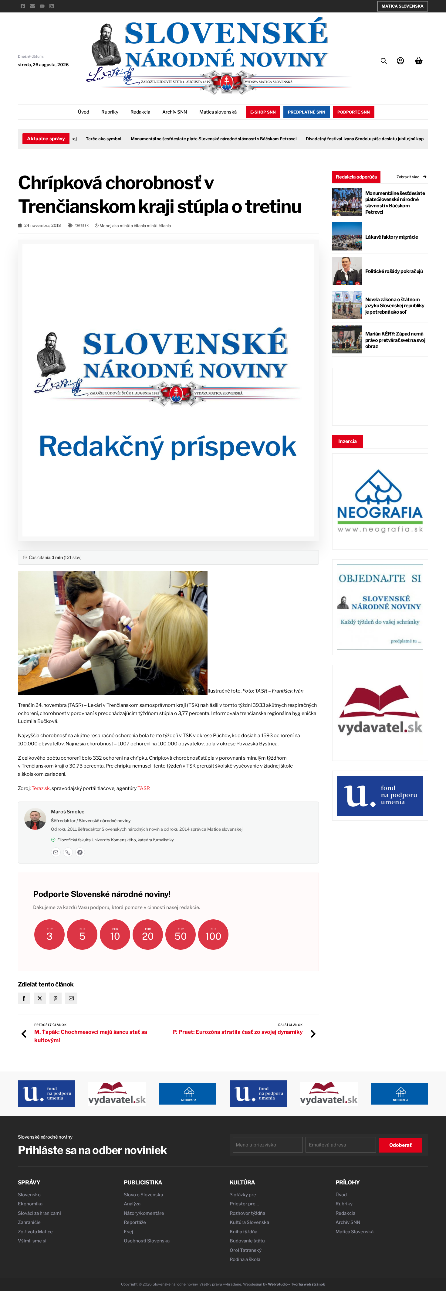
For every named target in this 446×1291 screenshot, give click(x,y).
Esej (128, 1232)
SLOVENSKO (380, 397)
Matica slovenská (218, 112)
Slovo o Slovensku (143, 1194)
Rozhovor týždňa (247, 1213)
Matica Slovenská (403, 6)
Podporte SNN (353, 112)
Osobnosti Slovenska (147, 1241)
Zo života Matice (35, 1232)
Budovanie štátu (247, 1241)
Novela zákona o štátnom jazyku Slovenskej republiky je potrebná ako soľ (394, 306)
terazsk (82, 225)
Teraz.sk (41, 788)
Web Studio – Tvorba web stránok (296, 1284)
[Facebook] (80, 852)
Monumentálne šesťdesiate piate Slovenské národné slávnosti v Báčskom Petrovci (198, 138)
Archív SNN (174, 112)
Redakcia (140, 112)
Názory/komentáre (144, 1213)
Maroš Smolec (67, 812)
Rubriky (109, 112)
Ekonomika (30, 1204)
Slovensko (29, 1194)
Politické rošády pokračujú (394, 271)
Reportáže (135, 1222)
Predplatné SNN (306, 112)
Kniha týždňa (243, 1232)
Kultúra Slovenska (249, 1222)
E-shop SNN (263, 112)
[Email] (56, 852)
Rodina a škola (245, 1259)
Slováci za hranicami (39, 1213)
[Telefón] (68, 852)
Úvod (83, 112)
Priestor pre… (244, 1204)
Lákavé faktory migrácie (391, 237)
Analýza (132, 1204)
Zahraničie (29, 1222)
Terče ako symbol (88, 138)
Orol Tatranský (246, 1250)
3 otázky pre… (245, 1194)
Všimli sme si (32, 1241)
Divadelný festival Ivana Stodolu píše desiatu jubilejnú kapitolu (354, 138)
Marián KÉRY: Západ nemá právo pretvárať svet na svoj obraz (395, 340)
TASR (143, 788)
